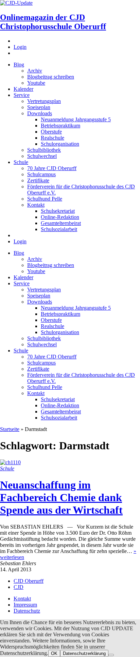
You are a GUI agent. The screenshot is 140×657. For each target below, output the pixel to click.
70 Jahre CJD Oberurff (51, 168)
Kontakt (36, 205)
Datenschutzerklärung (84, 653)
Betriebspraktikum (60, 125)
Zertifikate (38, 180)
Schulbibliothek (44, 150)
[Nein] (111, 655)
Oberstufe (51, 132)
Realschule (52, 138)
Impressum (25, 605)
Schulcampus (41, 174)
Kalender (23, 89)
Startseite (9, 429)
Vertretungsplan (44, 101)
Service (22, 95)
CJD (18, 587)
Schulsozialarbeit (59, 229)
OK (54, 653)
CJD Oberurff (28, 581)
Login (20, 47)
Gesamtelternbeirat (61, 223)
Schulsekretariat (58, 211)
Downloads (39, 113)
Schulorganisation (60, 144)
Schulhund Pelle (44, 199)
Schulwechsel (42, 156)
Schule (21, 162)
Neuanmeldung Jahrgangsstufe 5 (76, 119)
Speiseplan (38, 107)
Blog (19, 64)
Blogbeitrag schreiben (50, 77)
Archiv (34, 71)
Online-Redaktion (60, 217)
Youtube (36, 83)
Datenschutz (27, 611)
